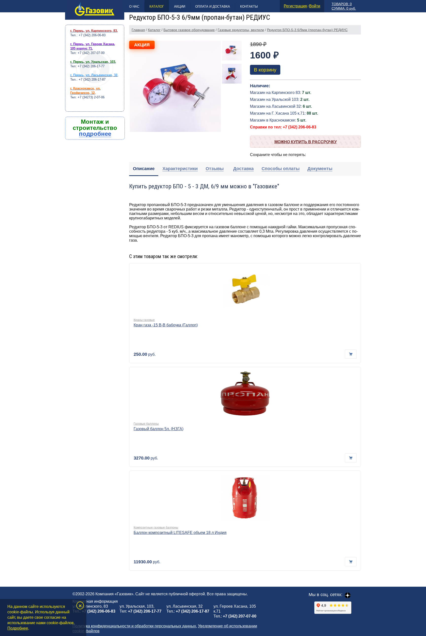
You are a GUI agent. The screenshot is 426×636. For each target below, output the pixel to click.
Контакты (249, 6)
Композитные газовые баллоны (156, 527)
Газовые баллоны (146, 423)
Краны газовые (144, 320)
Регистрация (295, 6)
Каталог (156, 6)
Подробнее (17, 628)
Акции (179, 6)
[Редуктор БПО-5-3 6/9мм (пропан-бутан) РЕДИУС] (175, 86)
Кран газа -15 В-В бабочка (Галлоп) (166, 325)
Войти (314, 6)
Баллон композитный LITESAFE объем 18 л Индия (180, 532)
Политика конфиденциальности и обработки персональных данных (134, 626)
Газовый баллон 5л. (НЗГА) (158, 429)
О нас (134, 6)
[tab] (143, 169)
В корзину (265, 69)
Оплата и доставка (212, 6)
